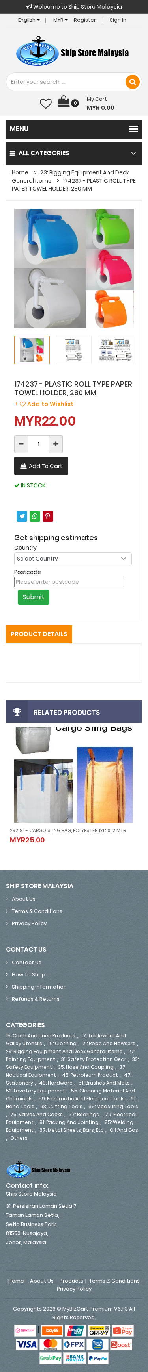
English (27, 20)
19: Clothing (62, 1043)
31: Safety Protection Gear (93, 1059)
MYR (59, 20)
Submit (33, 597)
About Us (24, 899)
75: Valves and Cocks (36, 1114)
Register (85, 19)
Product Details (39, 634)
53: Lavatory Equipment (35, 1090)
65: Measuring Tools (113, 1106)
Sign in (118, 19)
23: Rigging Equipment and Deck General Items (64, 1051)
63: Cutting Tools (61, 1106)
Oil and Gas (124, 1130)
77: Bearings (84, 1114)
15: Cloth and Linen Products (40, 1035)
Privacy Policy (29, 923)
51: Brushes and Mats (104, 1082)
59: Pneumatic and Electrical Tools (82, 1098)
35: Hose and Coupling (86, 1067)
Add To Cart (45, 466)
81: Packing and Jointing (69, 1122)
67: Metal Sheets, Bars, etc (71, 1130)
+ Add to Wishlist (43, 404)
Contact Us (26, 962)
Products (71, 1281)
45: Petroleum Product (90, 1075)
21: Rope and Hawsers (108, 1043)
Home (20, 172)
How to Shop (28, 974)
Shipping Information (39, 987)
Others (19, 1138)
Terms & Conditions (37, 911)
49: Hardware (56, 1082)
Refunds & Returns (36, 999)
